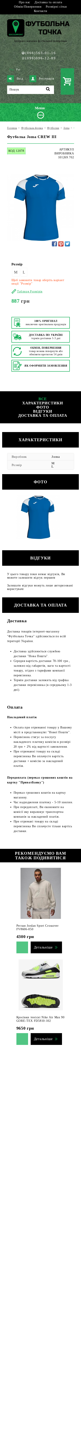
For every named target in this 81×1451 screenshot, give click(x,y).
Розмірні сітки (56, 6)
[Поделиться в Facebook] (54, 243)
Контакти (40, 11)
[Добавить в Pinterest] (61, 243)
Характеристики (42, 403)
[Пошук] (48, 89)
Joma (55, 456)
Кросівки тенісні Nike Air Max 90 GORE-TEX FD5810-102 (40, 1019)
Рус (18, 69)
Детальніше (43, 947)
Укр (11, 69)
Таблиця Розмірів (30, 291)
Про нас (24, 2)
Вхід (20, 78)
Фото (42, 407)
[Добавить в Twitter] (67, 243)
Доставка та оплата (48, 2)
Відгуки (42, 411)
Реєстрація (46, 78)
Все (42, 399)
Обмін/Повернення (27, 6)
